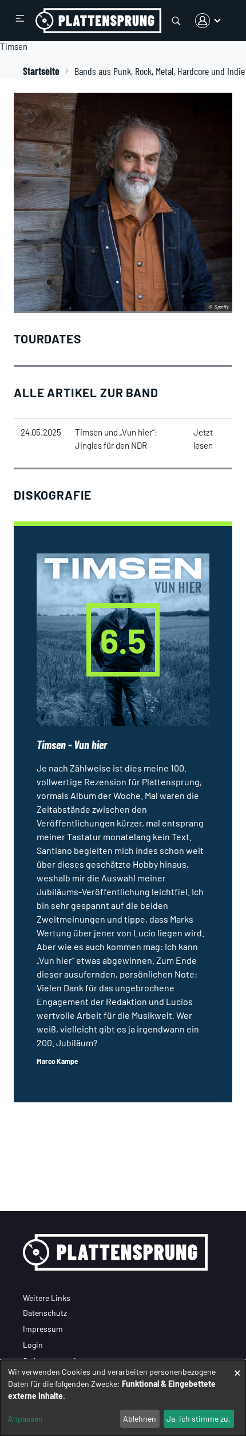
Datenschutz (45, 1313)
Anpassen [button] (25, 1418)
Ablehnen (139, 1418)
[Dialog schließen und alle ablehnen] (237, 1367)
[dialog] (123, 1398)
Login (33, 1345)
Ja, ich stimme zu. (198, 1418)
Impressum (43, 1329)
